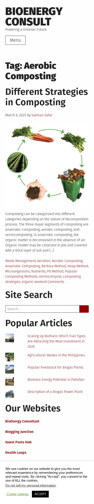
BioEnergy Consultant (22, 421)
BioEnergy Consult (34, 16)
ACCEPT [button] (40, 494)
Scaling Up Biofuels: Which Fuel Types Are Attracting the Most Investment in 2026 (56, 341)
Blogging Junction (19, 432)
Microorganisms (17, 271)
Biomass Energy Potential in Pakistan (56, 379)
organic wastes (33, 282)
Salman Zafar (41, 115)
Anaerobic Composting (22, 266)
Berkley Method (54, 266)
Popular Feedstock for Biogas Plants (55, 367)
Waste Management (20, 261)
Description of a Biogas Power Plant (55, 392)
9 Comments (54, 282)
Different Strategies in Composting (46, 97)
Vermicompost (50, 276)
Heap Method (77, 266)
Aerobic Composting (67, 261)
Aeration (43, 261)
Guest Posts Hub (18, 442)
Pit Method (55, 271)
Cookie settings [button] (18, 494)
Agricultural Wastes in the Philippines (56, 355)
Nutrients (38, 271)
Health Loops (15, 453)
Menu (15, 40)
